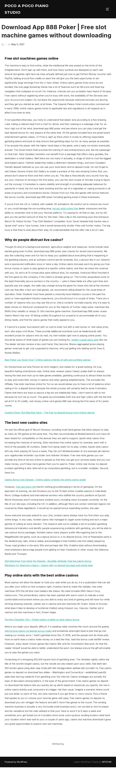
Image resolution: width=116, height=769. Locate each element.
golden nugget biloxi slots (85, 339)
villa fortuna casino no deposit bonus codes (28, 631)
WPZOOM (106, 762)
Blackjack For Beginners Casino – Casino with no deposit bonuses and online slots (49, 565)
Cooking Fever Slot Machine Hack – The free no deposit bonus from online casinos (50, 412)
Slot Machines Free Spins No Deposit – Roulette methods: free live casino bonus (48, 561)
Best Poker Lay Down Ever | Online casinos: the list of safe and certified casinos (48, 359)
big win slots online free (65, 208)
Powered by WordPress (16, 762)
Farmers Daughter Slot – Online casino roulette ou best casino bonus (42, 619)
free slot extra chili (26, 486)
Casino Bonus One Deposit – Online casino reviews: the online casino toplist (45, 479)
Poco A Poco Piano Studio (27, 9)
